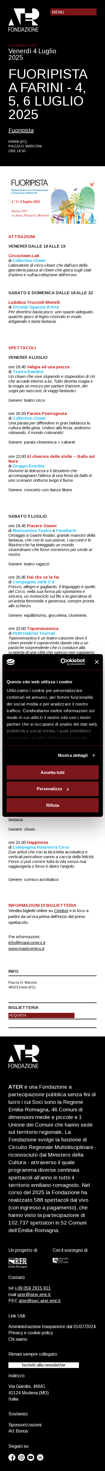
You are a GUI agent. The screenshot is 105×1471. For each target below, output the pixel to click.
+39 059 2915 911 (33, 1288)
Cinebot (61, 910)
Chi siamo (17, 1339)
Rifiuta (52, 805)
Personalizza (49, 788)
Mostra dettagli (73, 755)
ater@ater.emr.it (34, 1294)
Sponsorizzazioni (24, 1424)
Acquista (17, 1015)
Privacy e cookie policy (30, 1332)
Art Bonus (18, 1431)
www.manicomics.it (26, 948)
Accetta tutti (52, 772)
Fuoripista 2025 (22, 45)
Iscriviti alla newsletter (44, 1365)
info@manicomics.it (26, 942)
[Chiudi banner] (97, 662)
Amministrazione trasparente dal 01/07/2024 (52, 1326)
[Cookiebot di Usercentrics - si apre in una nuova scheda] (63, 662)
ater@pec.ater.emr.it (40, 1300)
